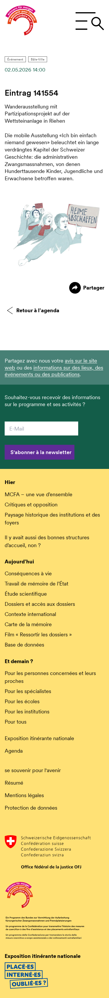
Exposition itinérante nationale (39, 738)
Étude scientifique (26, 594)
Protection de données (31, 808)
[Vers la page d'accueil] (21, 21)
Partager (93, 288)
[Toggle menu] (89, 21)
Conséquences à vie (28, 573)
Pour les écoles (22, 701)
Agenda (14, 751)
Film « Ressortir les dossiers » (38, 634)
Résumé (14, 783)
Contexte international (30, 614)
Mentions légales (24, 795)
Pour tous (15, 722)
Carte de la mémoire (28, 624)
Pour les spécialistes (28, 691)
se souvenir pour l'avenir (33, 770)
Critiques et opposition (31, 504)
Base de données (24, 645)
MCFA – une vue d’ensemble (38, 494)
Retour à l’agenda (37, 310)
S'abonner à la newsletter (41, 452)
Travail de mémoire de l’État (36, 584)
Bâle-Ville (37, 59)
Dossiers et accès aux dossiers (40, 604)
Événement (15, 59)
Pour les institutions (27, 711)
